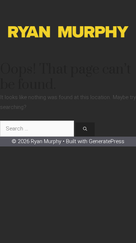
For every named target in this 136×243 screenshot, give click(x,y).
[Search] (85, 129)
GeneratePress (106, 141)
